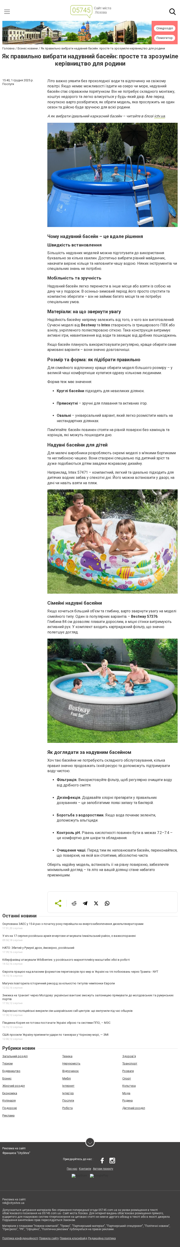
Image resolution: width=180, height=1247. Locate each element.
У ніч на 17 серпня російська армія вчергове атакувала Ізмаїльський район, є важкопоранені (69, 936)
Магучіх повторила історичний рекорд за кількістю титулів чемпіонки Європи (58, 983)
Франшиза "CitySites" (16, 1153)
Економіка (9, 1093)
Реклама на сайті (14, 1148)
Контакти (85, 1168)
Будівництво (11, 1071)
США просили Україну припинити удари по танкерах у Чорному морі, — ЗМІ (55, 1034)
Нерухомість (71, 1063)
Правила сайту (49, 1238)
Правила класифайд (73, 1238)
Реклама (8, 1115)
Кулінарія (9, 1100)
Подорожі (9, 1108)
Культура (129, 1085)
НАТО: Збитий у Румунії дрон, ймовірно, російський (38, 947)
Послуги (68, 1100)
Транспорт (129, 1063)
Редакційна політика (102, 1238)
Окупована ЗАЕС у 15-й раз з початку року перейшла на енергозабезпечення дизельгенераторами (72, 924)
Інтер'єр (68, 1093)
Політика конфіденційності (20, 1238)
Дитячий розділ (133, 1108)
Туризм (7, 1063)
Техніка (67, 1056)
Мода (126, 1093)
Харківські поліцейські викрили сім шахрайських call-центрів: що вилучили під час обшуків (67, 1010)
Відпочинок (70, 1071)
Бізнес (6, 1078)
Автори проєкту (103, 1168)
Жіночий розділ (13, 1085)
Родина (127, 1100)
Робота (67, 1108)
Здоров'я (129, 1056)
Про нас (72, 1168)
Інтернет (68, 1085)
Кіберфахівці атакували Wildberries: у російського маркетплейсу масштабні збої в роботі (66, 959)
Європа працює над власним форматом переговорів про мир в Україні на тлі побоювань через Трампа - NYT (80, 971)
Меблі (66, 1078)
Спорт (126, 1078)
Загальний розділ (15, 1056)
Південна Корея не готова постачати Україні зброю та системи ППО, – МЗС (56, 1022)
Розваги (128, 1071)
